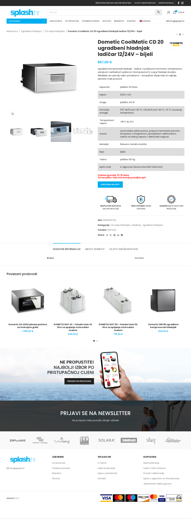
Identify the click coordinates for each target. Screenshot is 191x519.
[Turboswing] (62, 440)
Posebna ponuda (61, 468)
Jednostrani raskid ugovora (157, 483)
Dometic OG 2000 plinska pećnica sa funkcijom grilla (28, 326)
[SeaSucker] (173, 440)
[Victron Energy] (40, 440)
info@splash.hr (176, 21)
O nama (102, 462)
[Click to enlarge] (12, 114)
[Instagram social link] (182, 3)
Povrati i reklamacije (153, 473)
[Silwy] (151, 440)
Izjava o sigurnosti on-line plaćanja (161, 478)
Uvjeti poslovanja (106, 468)
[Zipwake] (18, 440)
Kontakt (102, 478)
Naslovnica (12, 31)
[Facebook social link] (178, 3)
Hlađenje (136, 225)
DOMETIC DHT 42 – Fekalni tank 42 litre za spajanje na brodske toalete (73, 327)
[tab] (67, 247)
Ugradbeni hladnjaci (31, 31)
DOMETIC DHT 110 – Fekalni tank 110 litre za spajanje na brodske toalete (118, 327)
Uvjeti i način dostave (154, 468)
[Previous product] (176, 34)
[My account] (169, 12)
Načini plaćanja (151, 462)
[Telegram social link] (122, 235)
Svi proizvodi (58, 462)
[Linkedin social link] (118, 235)
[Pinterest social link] (114, 235)
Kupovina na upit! (110, 184)
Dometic (112, 229)
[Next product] (182, 34)
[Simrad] (129, 440)
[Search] (158, 12)
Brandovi (56, 473)
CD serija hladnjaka (55, 31)
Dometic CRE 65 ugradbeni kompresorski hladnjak (163, 326)
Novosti (56, 478)
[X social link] (111, 235)
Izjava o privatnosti (107, 473)
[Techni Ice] (84, 440)
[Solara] (107, 440)
